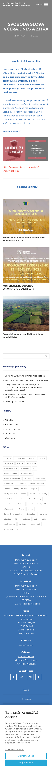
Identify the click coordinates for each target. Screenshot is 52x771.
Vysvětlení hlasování (26, 664)
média (23, 494)
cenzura (42, 458)
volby (36, 519)
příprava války (9, 509)
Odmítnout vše (26, 756)
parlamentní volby (34, 499)
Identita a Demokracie (26, 660)
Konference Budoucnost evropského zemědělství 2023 (24, 239)
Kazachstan (21, 484)
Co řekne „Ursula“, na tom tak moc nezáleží (25, 376)
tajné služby (30, 514)
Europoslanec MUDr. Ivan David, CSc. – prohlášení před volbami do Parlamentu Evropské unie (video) (23, 387)
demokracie (8, 463)
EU (34, 468)
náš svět (19, 499)
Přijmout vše (26, 762)
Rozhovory (10, 433)
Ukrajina (7, 519)
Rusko (21, 509)
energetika (25, 468)
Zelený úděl (35, 524)
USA (16, 519)
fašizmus (27, 479)
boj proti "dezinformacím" (25, 458)
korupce (7, 489)
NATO (32, 494)
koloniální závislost (36, 484)
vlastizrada (26, 519)
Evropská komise (10, 473)
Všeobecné (10, 438)
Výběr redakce (9, 524)
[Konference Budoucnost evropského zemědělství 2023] (26, 216)
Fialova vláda (40, 479)
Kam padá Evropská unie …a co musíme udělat (26, 380)
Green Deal (8, 484)
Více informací (23, 742)
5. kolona (7, 458)
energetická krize (10, 468)
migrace (34, 489)
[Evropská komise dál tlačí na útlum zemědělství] (26, 313)
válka (44, 519)
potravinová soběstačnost (14, 504)
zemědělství (8, 529)
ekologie (20, 463)
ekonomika (31, 463)
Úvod (26, 690)
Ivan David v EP (26, 656)
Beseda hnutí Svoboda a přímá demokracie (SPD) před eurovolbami (25, 395)
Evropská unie (11, 424)
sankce (30, 509)
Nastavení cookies (14, 749)
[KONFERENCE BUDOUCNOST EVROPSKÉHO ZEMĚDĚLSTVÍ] (26, 264)
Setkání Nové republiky (13, 514)
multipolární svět (10, 494)
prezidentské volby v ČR (37, 504)
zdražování (23, 524)
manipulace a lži (20, 489)
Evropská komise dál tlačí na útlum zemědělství (23, 335)
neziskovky (43, 494)
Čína (19, 529)
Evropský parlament (12, 479)
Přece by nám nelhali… (15, 401)
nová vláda (8, 499)
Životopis (26, 699)
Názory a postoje (13, 429)
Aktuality (9, 420)
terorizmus (43, 514)
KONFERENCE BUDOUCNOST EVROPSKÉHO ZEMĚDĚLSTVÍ (19, 287)
